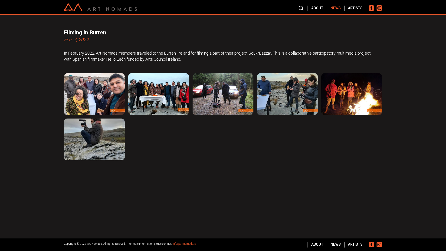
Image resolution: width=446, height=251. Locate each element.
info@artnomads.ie (184, 243)
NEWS (336, 8)
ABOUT (317, 8)
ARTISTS (355, 8)
